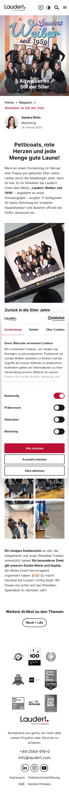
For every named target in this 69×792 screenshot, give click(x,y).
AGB (21, 784)
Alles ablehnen (34, 470)
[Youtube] (44, 768)
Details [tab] (34, 329)
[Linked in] (25, 768)
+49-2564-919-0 (34, 751)
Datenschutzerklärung (44, 777)
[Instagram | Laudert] (34, 768)
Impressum (17, 777)
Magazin (25, 102)
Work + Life (34, 623)
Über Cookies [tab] (55, 329)
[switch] (59, 407)
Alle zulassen (35, 448)
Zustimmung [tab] (12, 329)
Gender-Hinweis (39, 784)
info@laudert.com (34, 757)
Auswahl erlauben (34, 459)
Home (9, 102)
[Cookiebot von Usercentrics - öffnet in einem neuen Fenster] (49, 318)
